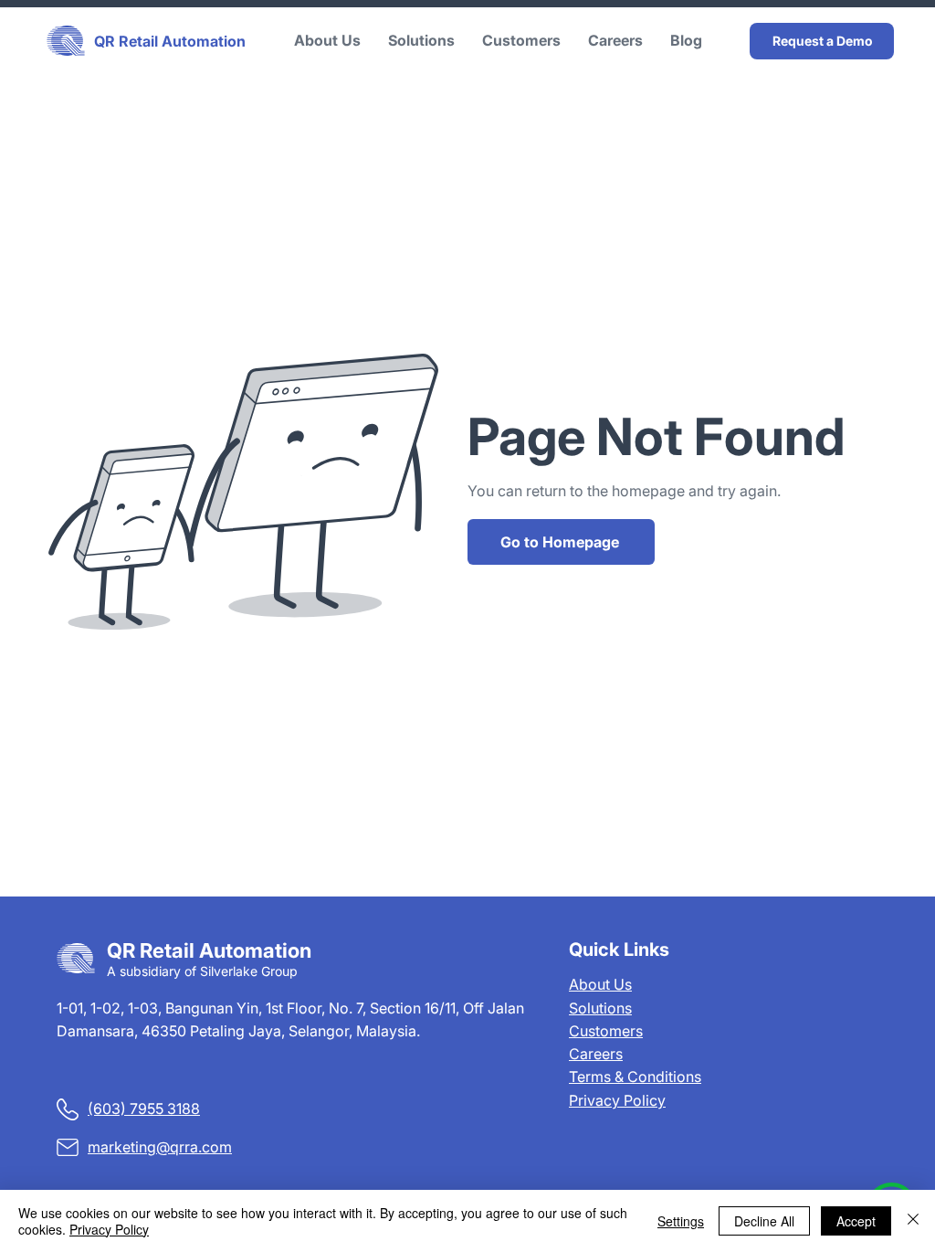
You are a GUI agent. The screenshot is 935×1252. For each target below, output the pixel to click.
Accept (856, 1221)
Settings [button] (680, 1221)
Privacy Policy (617, 1100)
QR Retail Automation (170, 41)
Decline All (764, 1221)
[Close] (913, 1220)
